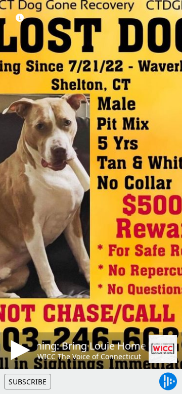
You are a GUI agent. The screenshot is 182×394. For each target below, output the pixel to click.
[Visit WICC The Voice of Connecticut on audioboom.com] (163, 349)
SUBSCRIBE (28, 381)
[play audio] (18, 350)
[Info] (19, 17)
